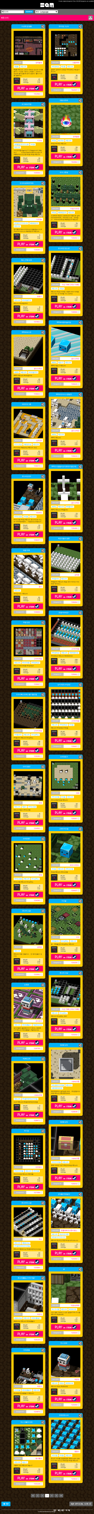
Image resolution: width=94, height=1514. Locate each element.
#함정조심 (26, 1243)
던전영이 (39, 1167)
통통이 (77, 1451)
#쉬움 (33, 144)
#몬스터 (23, 66)
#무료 (54, 212)
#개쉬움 (55, 1455)
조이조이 (39, 1021)
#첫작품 (36, 1171)
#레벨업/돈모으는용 (21, 144)
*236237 (37, 540)
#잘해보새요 (37, 1025)
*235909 (37, 612)
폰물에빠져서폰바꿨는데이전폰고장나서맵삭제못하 (70, 1230)
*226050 (74, 1259)
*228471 (37, 1120)
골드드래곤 (75, 359)
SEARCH (29, 12)
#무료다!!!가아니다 (21, 223)
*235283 (37, 756)
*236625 (74, 384)
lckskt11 (39, 513)
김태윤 (77, 575)
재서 (40, 1239)
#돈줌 (63, 66)
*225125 (37, 1340)
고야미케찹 (75, 649)
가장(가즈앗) (74, 209)
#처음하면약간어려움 (30, 1099)
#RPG (54, 362)
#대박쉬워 (72, 1309)
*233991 (37, 974)
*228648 (74, 1112)
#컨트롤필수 (26, 1025)
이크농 (39, 140)
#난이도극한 (64, 1234)
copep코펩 (75, 1081)
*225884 (37, 1267)
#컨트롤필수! (27, 1390)
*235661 (74, 674)
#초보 (62, 1383)
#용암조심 (27, 444)
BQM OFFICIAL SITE (80, 1504)
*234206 (74, 963)
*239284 (37, 250)
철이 (40, 587)
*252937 (74, 90)
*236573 (37, 466)
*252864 (74, 162)
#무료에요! (56, 653)
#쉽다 (24, 807)
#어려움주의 (26, 300)
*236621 (37, 394)
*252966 (37, 94)
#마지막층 (26, 663)
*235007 (74, 818)
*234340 (37, 900)
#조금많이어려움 (58, 1085)
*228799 (37, 1048)
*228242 (74, 1184)
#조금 (62, 288)
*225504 (74, 1333)
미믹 (77, 937)
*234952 (37, 828)
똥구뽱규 (39, 1458)
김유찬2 (39, 440)
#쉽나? (60, 362)
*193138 (37, 1484)
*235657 (37, 684)
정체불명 (39, 63)
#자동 (54, 140)
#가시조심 (18, 444)
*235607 (74, 746)
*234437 (74, 890)
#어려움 (17, 1390)
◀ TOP (6, 1504)
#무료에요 (55, 66)
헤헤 (77, 793)
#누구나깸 (55, 1309)
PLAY (26, 88)
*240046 (37, 173)
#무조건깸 (18, 516)
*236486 (74, 528)
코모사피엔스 (74, 865)
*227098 (37, 1192)
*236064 (74, 602)
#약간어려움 (56, 1162)
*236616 (74, 456)
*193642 (74, 1479)
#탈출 (16, 66)
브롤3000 (75, 63)
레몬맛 (39, 1314)
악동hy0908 (75, 1305)
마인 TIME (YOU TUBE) (70, 285)
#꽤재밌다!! (62, 212)
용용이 (39, 296)
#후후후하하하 (57, 1088)
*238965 (74, 312)
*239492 (74, 238)
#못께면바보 (73, 653)
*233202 (74, 1035)
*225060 (74, 1405)
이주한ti (39, 219)
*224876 (37, 1412)
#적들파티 (69, 507)
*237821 (37, 322)
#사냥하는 (35, 735)
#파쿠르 (61, 140)
